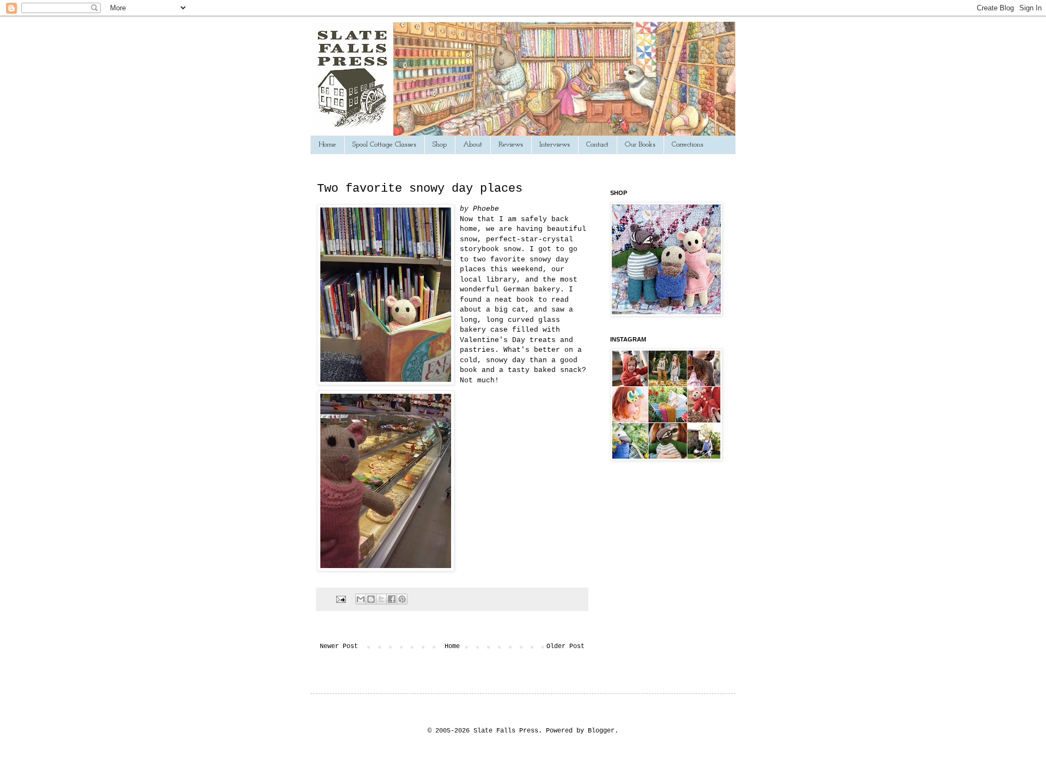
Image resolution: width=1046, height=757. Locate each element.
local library (488, 280)
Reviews (510, 145)
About (472, 145)
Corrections (687, 145)
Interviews (554, 145)
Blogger (601, 731)
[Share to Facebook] (391, 599)
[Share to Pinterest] (402, 599)
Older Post (565, 646)
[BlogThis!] (371, 599)
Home (327, 145)
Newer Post (339, 646)
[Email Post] (341, 599)
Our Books (640, 145)
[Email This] (360, 599)
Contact (597, 145)
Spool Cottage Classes (384, 145)
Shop (440, 145)
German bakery (531, 289)
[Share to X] (381, 599)
